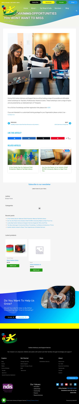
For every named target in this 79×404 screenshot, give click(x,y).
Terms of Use (34, 400)
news (11, 21)
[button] (61, 2)
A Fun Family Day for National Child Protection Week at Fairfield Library (26, 218)
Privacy (28, 400)
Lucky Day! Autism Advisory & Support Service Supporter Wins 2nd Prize (27, 223)
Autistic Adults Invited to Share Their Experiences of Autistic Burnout (26, 227)
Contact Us (11, 114)
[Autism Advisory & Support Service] (10, 11)
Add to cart (13, 265)
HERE (49, 107)
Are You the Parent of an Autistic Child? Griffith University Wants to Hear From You (55, 169)
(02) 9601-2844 (15, 2)
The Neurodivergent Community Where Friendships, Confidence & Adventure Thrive (30, 225)
